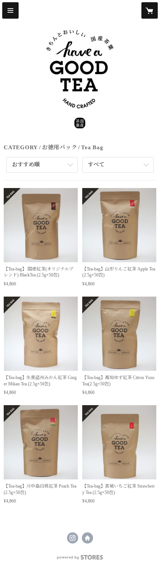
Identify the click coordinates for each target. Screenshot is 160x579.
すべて (96, 165)
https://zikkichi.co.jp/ (87, 538)
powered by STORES (80, 559)
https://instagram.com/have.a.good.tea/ (72, 538)
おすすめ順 (26, 165)
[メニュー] (10, 10)
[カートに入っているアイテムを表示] (149, 10)
